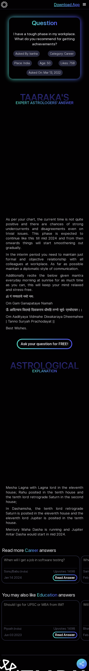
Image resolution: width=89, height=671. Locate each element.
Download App (67, 4)
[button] (84, 4)
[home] (4, 4)
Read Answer (65, 578)
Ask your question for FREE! (44, 344)
